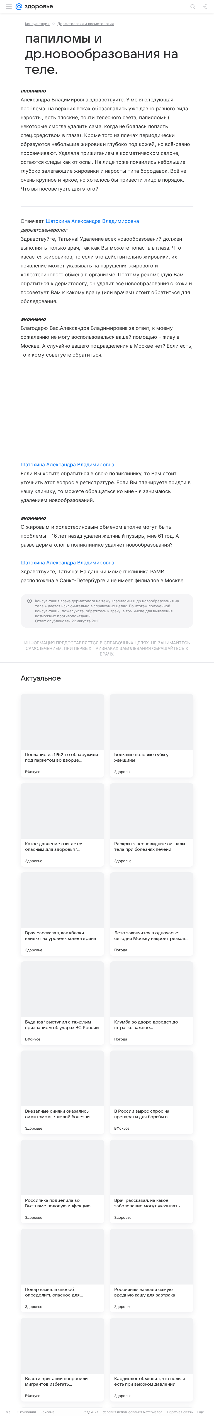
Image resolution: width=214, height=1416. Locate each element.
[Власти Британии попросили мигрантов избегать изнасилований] (62, 1360)
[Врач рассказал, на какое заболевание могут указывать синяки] (151, 1181)
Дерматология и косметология (85, 23)
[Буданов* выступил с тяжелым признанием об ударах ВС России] (62, 1003)
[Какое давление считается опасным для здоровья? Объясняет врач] (62, 825)
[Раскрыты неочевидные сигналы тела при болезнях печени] (151, 825)
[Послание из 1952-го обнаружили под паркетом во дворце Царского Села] (62, 736)
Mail (9, 1412)
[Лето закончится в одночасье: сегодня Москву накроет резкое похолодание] (151, 914)
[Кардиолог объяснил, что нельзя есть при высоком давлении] (151, 1360)
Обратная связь (180, 1412)
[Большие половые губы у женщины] (151, 736)
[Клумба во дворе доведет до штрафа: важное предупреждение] (151, 1003)
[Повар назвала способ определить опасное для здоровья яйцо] (62, 1270)
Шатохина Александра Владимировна (92, 221)
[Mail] (19, 6)
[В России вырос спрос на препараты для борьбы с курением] (151, 1092)
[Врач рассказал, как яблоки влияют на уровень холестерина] (62, 914)
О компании (26, 1412)
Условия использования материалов (132, 1412)
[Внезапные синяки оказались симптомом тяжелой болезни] (62, 1092)
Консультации (37, 23)
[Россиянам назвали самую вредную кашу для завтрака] (151, 1270)
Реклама (47, 1412)
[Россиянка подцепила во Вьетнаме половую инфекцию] (62, 1181)
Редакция (90, 1412)
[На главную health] (37, 6)
